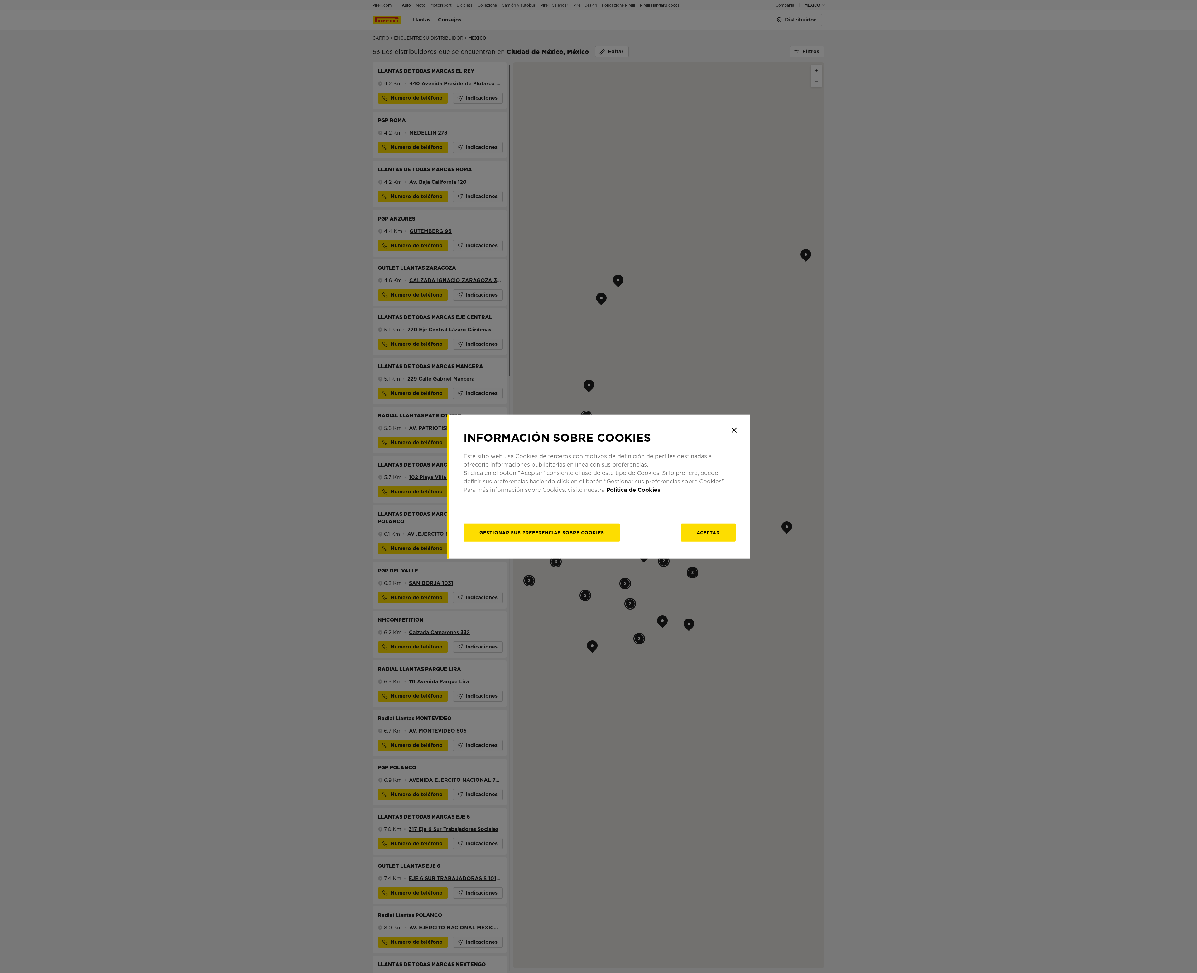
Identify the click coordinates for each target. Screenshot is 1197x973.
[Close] (734, 430)
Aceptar (708, 532)
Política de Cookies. (634, 489)
